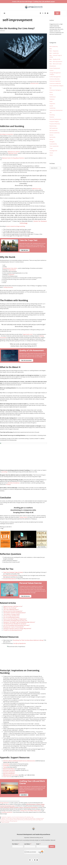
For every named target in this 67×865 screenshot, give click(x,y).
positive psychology (36, 819)
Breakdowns (4, 817)
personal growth (9, 819)
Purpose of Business (55, 123)
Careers (51, 70)
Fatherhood (53, 97)
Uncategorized (53, 150)
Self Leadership (27, 817)
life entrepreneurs (31, 818)
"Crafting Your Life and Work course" (44, 1)
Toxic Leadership (54, 146)
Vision (51, 155)
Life (13, 817)
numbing (38, 818)
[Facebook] (45, 13)
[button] (4, 13)
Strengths (52, 141)
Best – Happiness (54, 51)
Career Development (55, 68)
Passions (52, 117)
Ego (50, 88)
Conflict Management (55, 76)
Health (51, 106)
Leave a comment (5, 822)
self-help (7, 821)
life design (25, 818)
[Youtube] (48, 13)
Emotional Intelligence (55, 90)
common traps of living (10, 818)
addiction (3, 818)
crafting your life (19, 818)
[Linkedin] (40, 13)
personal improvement (18, 819)
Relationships (53, 126)
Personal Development (19, 817)
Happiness (9, 817)
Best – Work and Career (56, 64)
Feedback (52, 99)
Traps (32, 817)
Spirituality (52, 137)
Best (51, 48)
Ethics (51, 92)
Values (51, 153)
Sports (51, 139)
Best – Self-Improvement (56, 61)
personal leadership (28, 819)
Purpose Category (54, 121)
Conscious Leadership (55, 83)
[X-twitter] (43, 13)
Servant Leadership (54, 132)
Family (51, 94)
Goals (51, 101)
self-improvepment (13, 821)
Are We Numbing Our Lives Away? (17, 28)
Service (51, 135)
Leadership (52, 108)
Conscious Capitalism (55, 81)
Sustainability (53, 144)
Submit (52, 846)
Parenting (52, 115)
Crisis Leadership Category (56, 85)
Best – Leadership (54, 53)
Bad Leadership (54, 46)
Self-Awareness (53, 130)
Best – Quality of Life (55, 59)
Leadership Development (56, 110)
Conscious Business (55, 79)
